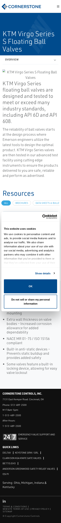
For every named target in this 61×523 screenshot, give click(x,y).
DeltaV (7, 452)
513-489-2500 (19, 404)
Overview (12, 59)
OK (31, 286)
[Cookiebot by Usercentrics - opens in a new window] (43, 216)
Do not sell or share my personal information (30, 301)
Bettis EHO (9, 463)
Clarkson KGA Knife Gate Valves (22, 458)
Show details (42, 273)
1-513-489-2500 (12, 415)
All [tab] (6, 203)
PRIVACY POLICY (40, 509)
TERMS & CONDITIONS (15, 506)
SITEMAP (7, 511)
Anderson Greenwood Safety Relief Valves (29, 468)
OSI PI (6, 474)
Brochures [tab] (21, 203)
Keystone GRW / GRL (26, 452)
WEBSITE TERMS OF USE (16, 509)
